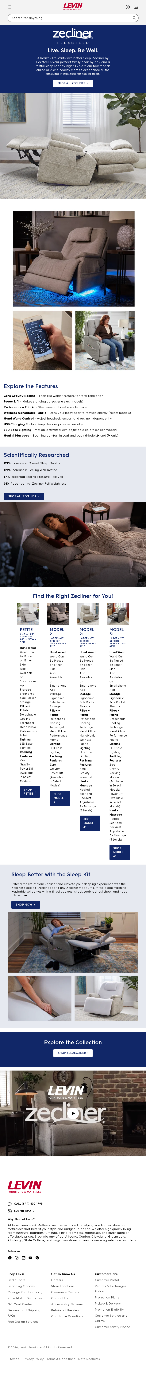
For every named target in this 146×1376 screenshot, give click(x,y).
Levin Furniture (31, 1347)
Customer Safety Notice (112, 1327)
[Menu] (10, 7)
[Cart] (136, 7)
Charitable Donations (67, 1316)
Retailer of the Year (65, 1310)
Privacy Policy (33, 1359)
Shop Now (24, 905)
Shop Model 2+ (88, 823)
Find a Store (16, 1280)
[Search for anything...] (134, 18)
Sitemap (14, 1359)
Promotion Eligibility (109, 1309)
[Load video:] (73, 1113)
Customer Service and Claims (111, 1318)
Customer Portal (107, 1280)
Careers (57, 1280)
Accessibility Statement (68, 1304)
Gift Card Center (20, 1304)
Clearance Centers (65, 1292)
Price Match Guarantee (25, 1298)
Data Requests (89, 1359)
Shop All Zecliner (22, 496)
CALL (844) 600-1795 (28, 1203)
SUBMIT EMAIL (24, 1211)
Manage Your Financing (25, 1292)
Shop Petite (28, 791)
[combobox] (73, 18)
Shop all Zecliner (72, 83)
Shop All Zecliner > (73, 1053)
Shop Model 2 (59, 798)
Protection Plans (107, 1297)
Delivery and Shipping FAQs (24, 1312)
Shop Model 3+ (118, 852)
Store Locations (62, 1286)
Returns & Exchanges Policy (110, 1288)
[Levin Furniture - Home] (73, 7)
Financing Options (21, 1286)
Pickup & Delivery (108, 1303)
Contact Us (59, 1298)
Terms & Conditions (61, 1359)
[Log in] (127, 7)
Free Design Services (23, 1321)
